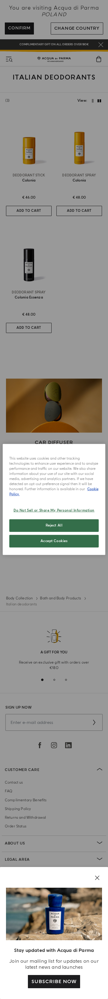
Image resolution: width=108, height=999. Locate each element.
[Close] (97, 877)
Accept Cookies (54, 541)
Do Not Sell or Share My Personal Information (54, 510)
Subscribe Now (54, 982)
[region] (54, 499)
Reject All (54, 525)
